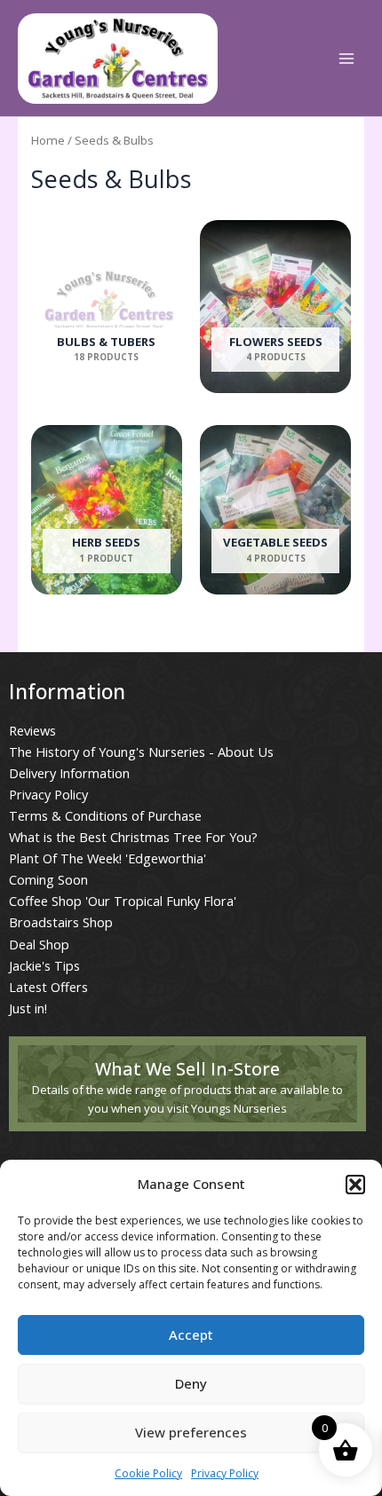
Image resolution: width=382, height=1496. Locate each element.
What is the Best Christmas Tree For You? (133, 837)
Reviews (32, 730)
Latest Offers (48, 987)
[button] (355, 1184)
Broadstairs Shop (61, 922)
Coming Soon (48, 879)
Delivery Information (69, 773)
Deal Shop (39, 944)
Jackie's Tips (44, 965)
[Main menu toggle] (346, 58)
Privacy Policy (225, 1473)
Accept (191, 1334)
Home (48, 140)
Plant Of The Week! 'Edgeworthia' (107, 858)
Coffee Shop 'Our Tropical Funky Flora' (122, 900)
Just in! (28, 1008)
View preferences (191, 1432)
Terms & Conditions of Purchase (105, 815)
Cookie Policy (148, 1473)
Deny (191, 1383)
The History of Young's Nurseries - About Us (141, 751)
